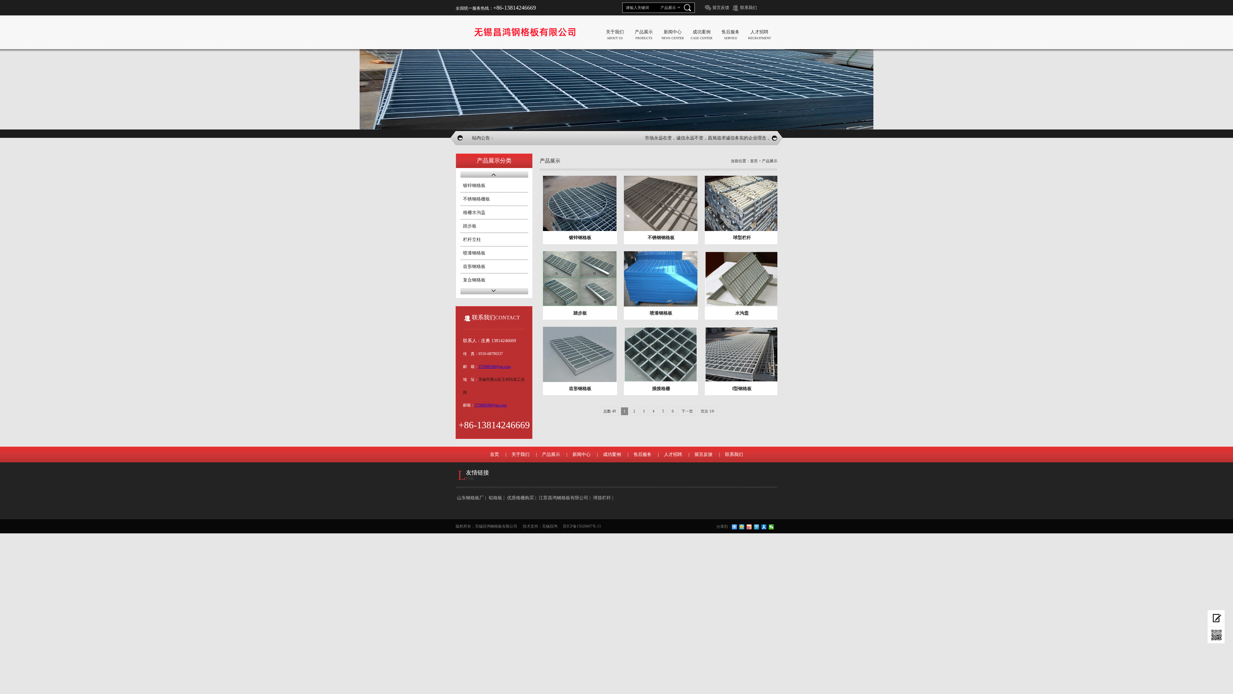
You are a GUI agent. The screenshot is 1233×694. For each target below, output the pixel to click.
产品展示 (769, 161)
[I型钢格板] (742, 354)
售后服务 (642, 454)
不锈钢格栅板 (476, 199)
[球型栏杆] (742, 203)
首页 (754, 161)
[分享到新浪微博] (749, 526)
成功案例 (612, 454)
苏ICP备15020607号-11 (582, 526)
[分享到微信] (771, 526)
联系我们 (748, 7)
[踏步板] (580, 279)
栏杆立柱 (472, 239)
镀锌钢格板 (474, 185)
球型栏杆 (742, 237)
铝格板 (495, 497)
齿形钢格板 (474, 266)
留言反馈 (721, 7)
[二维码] (1216, 635)
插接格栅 (661, 388)
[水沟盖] (742, 279)
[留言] (1216, 618)
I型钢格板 (742, 388)
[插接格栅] (661, 354)
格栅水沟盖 (474, 212)
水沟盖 (742, 313)
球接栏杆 (602, 497)
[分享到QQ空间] (742, 526)
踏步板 (470, 226)
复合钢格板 (474, 280)
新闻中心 (581, 454)
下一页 (687, 411)
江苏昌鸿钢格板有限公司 (563, 497)
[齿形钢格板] (580, 354)
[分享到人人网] (764, 526)
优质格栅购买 (520, 497)
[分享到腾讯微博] (756, 526)
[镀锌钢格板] (580, 203)
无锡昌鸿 (549, 526)
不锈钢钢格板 (661, 237)
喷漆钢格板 (474, 253)
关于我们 (520, 454)
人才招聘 (673, 454)
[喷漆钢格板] (661, 279)
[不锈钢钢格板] (661, 203)
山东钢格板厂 (470, 497)
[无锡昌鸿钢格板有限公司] (524, 32)
